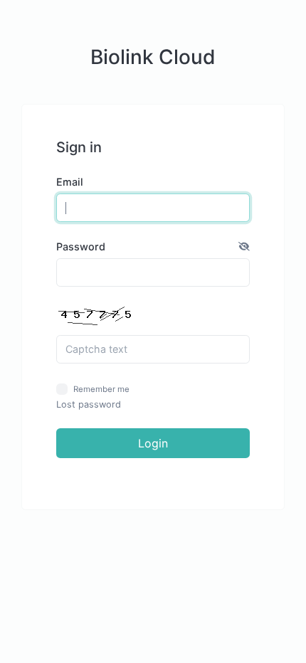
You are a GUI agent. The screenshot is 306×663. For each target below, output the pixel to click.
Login (153, 443)
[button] (244, 247)
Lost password (88, 404)
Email (69, 182)
